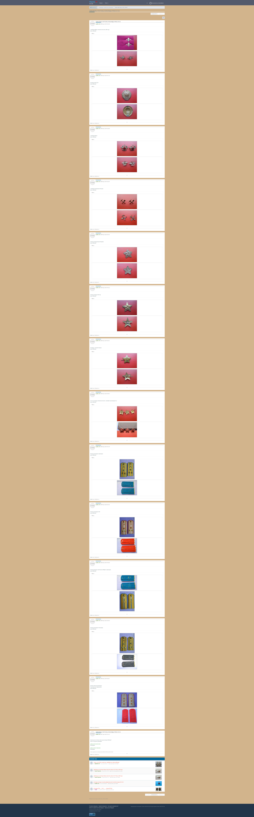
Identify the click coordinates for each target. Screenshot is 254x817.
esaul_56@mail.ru (95, 70)
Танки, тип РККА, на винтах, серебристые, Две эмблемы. (107, 762)
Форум (100, 3)
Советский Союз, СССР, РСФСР (113, 763)
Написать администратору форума (96, 807)
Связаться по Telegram (109, 807)
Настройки (148, 794)
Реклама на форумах (93, 806)
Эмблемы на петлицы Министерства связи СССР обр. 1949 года (108, 769)
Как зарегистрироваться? (113, 806)
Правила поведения (103, 806)
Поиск (106, 3)
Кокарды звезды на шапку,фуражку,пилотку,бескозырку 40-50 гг (109, 782)
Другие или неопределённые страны (116, 771)
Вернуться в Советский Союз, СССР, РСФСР (99, 798)
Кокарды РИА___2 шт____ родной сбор (103, 788)
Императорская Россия (110, 789)
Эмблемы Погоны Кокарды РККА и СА (104, 11)
